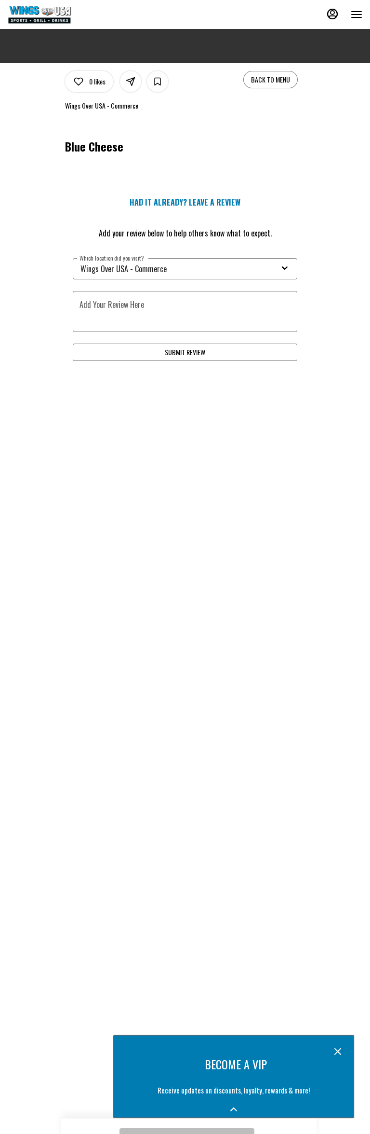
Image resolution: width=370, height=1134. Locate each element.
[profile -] (332, 14)
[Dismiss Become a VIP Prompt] (337, 1051)
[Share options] (130, 81)
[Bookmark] (157, 81)
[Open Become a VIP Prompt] (233, 1109)
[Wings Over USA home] (51, 14)
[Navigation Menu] (356, 14)
